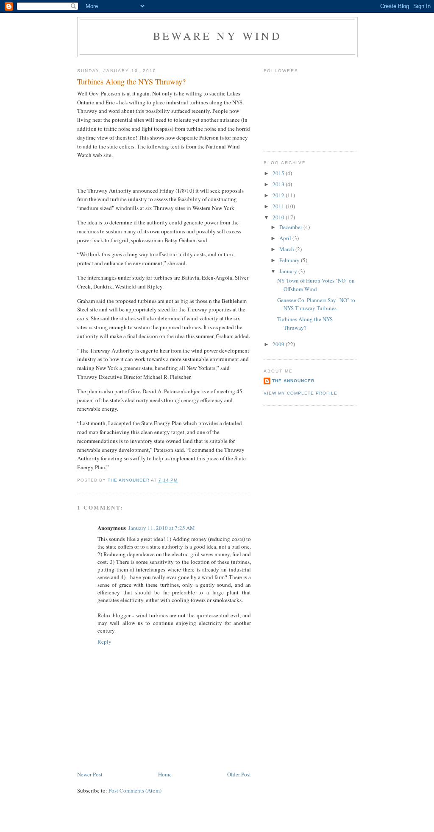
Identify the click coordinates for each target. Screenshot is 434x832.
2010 (279, 217)
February (290, 260)
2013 (279, 184)
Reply (104, 641)
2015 (279, 173)
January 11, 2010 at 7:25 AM (161, 528)
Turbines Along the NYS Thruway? (305, 323)
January (288, 271)
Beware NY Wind (217, 35)
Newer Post (90, 774)
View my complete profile (300, 393)
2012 (279, 195)
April (285, 238)
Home (165, 774)
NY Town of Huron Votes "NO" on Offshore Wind (316, 285)
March (287, 249)
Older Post (239, 774)
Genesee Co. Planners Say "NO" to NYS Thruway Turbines (316, 304)
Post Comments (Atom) (134, 790)
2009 (279, 344)
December (291, 227)
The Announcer (293, 380)
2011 (279, 206)
